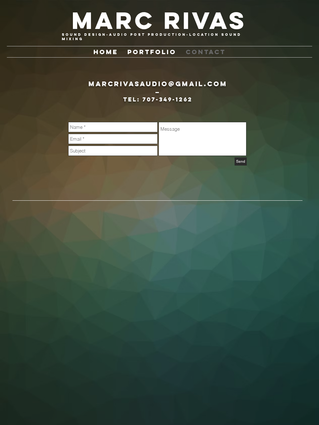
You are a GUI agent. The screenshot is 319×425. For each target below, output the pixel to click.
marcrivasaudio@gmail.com (157, 84)
